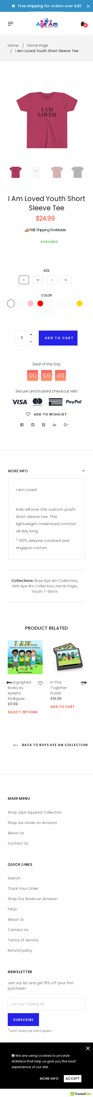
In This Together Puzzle (58, 688)
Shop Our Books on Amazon (33, 898)
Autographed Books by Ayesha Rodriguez (19, 690)
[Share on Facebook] (23, 425)
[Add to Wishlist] (40, 683)
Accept (73, 1078)
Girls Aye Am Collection (33, 586)
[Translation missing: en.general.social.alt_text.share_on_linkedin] (54, 425)
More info (18, 471)
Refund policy (20, 950)
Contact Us (18, 843)
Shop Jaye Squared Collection (35, 812)
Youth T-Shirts (45, 591)
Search (14, 878)
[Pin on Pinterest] (44, 425)
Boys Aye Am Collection (56, 580)
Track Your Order (23, 888)
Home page (66, 586)
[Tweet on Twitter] (33, 425)
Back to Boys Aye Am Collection (53, 745)
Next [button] (77, 121)
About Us (16, 833)
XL (65, 280)
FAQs (12, 909)
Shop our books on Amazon (32, 822)
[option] (46, 120)
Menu (12, 24)
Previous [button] (15, 121)
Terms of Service (23, 940)
